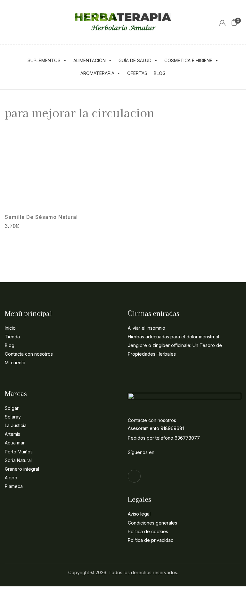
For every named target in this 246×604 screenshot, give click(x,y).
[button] (234, 22)
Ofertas (137, 73)
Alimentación (89, 60)
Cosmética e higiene (188, 60)
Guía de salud (135, 60)
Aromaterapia (97, 73)
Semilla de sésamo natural (41, 217)
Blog (160, 73)
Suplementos (44, 60)
